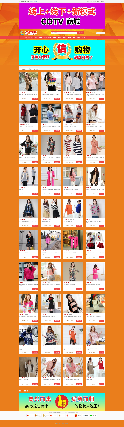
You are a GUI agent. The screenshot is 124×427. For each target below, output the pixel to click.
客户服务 (97, 1)
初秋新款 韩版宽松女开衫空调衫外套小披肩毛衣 (28, 316)
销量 (31, 69)
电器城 (54, 37)
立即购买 (35, 98)
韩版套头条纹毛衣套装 (46, 221)
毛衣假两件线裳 (89, 379)
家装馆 (59, 37)
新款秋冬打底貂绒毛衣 (23, 252)
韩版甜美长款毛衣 (67, 157)
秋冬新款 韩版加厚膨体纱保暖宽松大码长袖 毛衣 (51, 379)
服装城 (45, 37)
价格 (34, 69)
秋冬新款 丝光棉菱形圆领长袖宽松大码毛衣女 (50, 94)
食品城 (83, 37)
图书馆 (78, 37)
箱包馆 (69, 37)
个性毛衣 (21, 189)
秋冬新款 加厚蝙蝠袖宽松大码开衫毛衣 (71, 379)
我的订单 (92, 1)
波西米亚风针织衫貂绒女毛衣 (69, 284)
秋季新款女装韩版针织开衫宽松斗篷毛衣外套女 (95, 189)
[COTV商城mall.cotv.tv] (29, 33)
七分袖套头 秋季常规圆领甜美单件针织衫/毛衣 (72, 94)
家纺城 (40, 37)
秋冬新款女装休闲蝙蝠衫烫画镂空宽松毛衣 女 (28, 157)
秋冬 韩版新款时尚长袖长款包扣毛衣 (93, 284)
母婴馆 (64, 37)
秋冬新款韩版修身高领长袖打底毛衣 (48, 316)
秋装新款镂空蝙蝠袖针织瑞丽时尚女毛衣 (94, 126)
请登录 (31, 1)
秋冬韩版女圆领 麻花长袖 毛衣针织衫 (71, 189)
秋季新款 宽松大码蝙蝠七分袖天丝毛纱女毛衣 (72, 316)
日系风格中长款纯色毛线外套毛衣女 (71, 252)
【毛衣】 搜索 (26, 37)
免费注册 (35, 1)
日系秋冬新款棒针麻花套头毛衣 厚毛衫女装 (94, 316)
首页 (88, 1)
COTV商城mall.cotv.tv (61, 412)
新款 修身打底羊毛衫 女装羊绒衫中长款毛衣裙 (95, 157)
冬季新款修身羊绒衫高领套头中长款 (26, 126)
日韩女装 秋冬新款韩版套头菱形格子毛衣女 (50, 348)
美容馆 (49, 37)
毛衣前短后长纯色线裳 (68, 221)
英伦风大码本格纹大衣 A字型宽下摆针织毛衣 (28, 221)
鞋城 (74, 37)
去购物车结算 (100, 33)
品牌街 (102, 37)
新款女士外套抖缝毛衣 (23, 379)
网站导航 (102, 1)
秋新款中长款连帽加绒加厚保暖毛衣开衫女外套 (28, 94)
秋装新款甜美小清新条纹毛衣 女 (70, 126)
